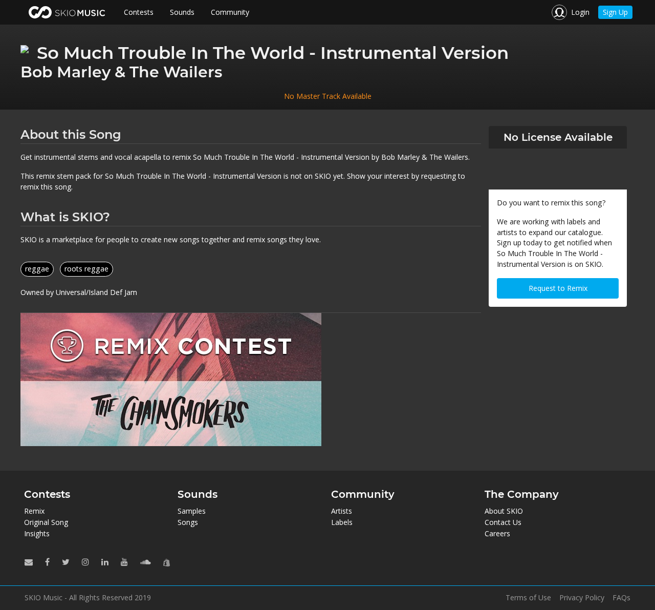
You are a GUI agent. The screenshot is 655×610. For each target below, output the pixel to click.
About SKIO (504, 511)
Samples (192, 511)
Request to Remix (558, 288)
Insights (37, 533)
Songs (188, 522)
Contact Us (503, 522)
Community (230, 12)
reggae (37, 269)
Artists (341, 511)
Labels (342, 522)
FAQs (621, 597)
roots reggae (86, 269)
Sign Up (615, 12)
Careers (497, 533)
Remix (34, 511)
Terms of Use (528, 597)
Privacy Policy (581, 597)
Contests (139, 12)
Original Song (46, 522)
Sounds (182, 12)
